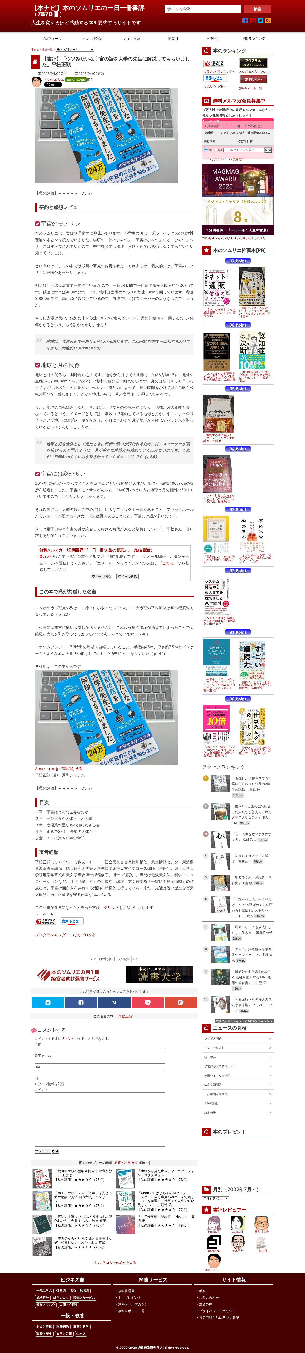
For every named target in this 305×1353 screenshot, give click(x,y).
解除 (220, 150)
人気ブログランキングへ (219, 71)
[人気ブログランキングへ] (45, 922)
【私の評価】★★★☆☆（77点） (80, 1205)
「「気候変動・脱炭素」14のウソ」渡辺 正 (166, 1218)
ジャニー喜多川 (214, 1048)
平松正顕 (125, 1016)
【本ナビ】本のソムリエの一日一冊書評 (91, 7)
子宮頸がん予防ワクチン (220, 1066)
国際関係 (62, 1326)
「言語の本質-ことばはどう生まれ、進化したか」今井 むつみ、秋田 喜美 (83, 1218)
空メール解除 (127, 576)
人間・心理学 (69, 1305)
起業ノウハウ (45, 1305)
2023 (251, 71)
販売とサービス (84, 1297)
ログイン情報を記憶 (50, 1084)
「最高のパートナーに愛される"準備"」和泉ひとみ (219, 559)
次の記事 (123, 959)
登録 (210, 150)
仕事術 (61, 1290)
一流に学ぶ (44, 1290)
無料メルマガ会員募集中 (239, 101)
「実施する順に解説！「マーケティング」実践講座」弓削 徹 (219, 438)
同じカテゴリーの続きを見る (114, 1262)
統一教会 (210, 1057)
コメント (41, 1089)
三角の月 (261, 1250)
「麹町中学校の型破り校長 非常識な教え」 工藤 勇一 (83, 1173)
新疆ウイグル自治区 (217, 1075)
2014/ (261, 238)
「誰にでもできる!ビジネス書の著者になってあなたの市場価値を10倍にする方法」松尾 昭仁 (219, 751)
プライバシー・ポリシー (217, 1311)
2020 (233, 238)
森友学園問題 (213, 1084)
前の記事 (105, 959)
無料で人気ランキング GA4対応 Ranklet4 (243, 1021)
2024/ (206, 238)
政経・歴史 (44, 1333)
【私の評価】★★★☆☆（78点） (80, 1179)
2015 (251, 238)
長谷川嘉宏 (261, 1231)
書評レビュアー (229, 1210)
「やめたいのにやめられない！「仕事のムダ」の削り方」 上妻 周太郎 (255, 750)
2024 (242, 71)
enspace (214, 1250)
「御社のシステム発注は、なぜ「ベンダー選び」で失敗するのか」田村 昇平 (255, 312)
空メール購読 (101, 576)
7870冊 (48, 14)
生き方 (81, 1333)
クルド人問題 (213, 1038)
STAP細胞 (211, 1103)
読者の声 (238, 159)
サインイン (69, 1038)
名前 (38, 1044)
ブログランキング (50, 934)
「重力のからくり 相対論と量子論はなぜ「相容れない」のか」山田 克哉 (83, 1240)
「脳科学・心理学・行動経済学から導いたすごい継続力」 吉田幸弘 (255, 685)
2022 (259, 71)
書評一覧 (47, 49)
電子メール (43, 1056)
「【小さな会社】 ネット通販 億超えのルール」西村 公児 (219, 312)
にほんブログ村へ (214, 86)
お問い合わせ (209, 1297)
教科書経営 (126, 1291)
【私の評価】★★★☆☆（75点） (80, 1225)
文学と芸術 (64, 1333)
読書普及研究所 (148, 1347)
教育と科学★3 (125, 1163)
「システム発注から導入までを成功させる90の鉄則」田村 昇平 (219, 621)
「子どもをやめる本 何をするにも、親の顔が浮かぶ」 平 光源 (255, 558)
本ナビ (35, 49)
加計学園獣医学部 (215, 1094)
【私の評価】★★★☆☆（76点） (80, 1247)
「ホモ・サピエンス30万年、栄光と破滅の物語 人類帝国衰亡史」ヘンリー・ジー (83, 1197)
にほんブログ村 (82, 934)
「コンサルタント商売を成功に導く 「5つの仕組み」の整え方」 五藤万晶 (219, 376)
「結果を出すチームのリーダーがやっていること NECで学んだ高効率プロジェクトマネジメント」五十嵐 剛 (219, 685)
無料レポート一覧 (250, 88)
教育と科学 (81, 1326)
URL (38, 1067)
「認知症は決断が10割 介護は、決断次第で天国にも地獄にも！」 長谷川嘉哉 (255, 376)
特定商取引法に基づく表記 (219, 1317)
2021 (267, 71)
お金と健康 (44, 1326)
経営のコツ (61, 1297)
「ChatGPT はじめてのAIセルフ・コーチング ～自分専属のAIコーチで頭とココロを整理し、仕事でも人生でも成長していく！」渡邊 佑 (166, 1199)
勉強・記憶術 (79, 1290)
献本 (202, 1291)
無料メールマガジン (133, 1304)
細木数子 (210, 1112)
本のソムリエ (54, 79)
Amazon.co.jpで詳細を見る (58, 768)
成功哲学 (42, 1297)
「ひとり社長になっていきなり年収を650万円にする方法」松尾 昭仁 (219, 498)
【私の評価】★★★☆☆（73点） (163, 1179)
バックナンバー (218, 159)
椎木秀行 (238, 1250)
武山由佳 (238, 1231)
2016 (242, 238)
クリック (111, 907)
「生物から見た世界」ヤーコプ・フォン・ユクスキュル (165, 1173)
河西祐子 (214, 1231)
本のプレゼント (129, 1297)
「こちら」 (168, 563)
